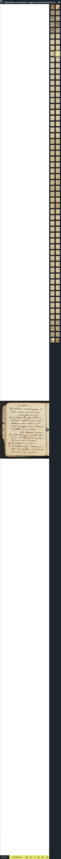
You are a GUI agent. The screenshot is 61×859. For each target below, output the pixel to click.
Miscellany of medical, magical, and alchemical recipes (30, 2)
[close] (59, 2)
